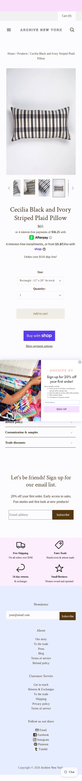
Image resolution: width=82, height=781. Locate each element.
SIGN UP (62, 409)
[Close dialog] (80, 362)
